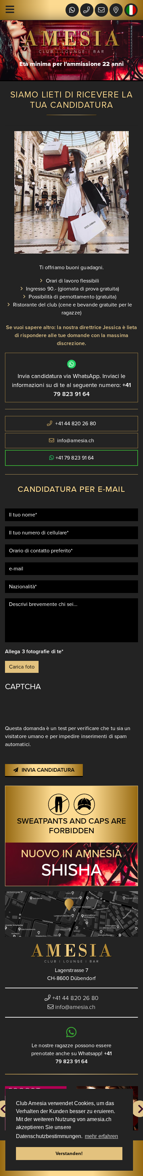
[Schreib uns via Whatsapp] (72, 10)
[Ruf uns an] (86, 10)
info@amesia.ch (75, 440)
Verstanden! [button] (69, 1153)
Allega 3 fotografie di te (33, 651)
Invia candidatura (48, 770)
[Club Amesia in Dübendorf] (71, 953)
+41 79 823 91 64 (75, 458)
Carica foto (22, 667)
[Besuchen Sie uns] (115, 10)
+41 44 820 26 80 (75, 423)
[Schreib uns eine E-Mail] (101, 10)
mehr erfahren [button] (101, 1136)
